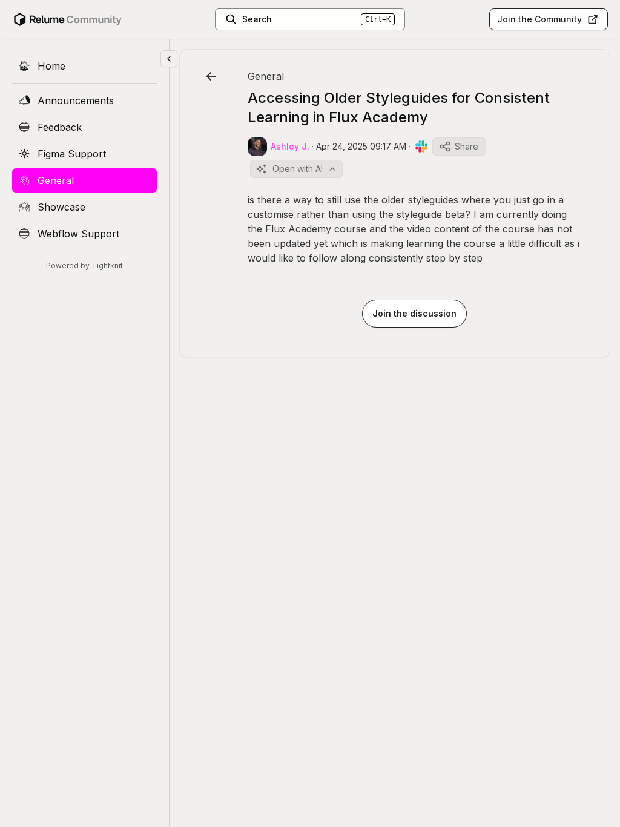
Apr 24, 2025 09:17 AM (361, 146)
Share (466, 146)
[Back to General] (211, 76)
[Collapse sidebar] (168, 58)
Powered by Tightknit (84, 265)
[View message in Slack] (421, 146)
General (266, 76)
